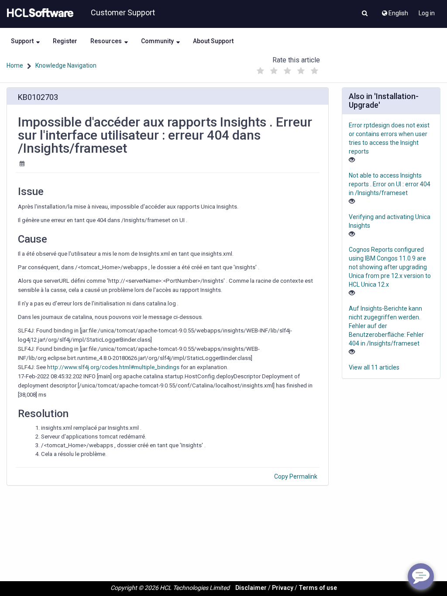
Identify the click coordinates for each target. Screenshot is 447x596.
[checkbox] (260, 71)
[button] (364, 14)
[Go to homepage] (38, 13)
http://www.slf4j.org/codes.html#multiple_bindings (113, 367)
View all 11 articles (374, 367)
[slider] (287, 68)
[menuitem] (394, 11)
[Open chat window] (421, 576)
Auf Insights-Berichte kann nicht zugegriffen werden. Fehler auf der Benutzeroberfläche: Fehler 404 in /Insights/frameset (386, 326)
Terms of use (318, 587)
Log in (427, 13)
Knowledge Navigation (65, 65)
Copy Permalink (295, 476)
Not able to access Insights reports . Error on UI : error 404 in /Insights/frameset (389, 184)
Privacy (282, 587)
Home (15, 65)
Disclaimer (251, 587)
